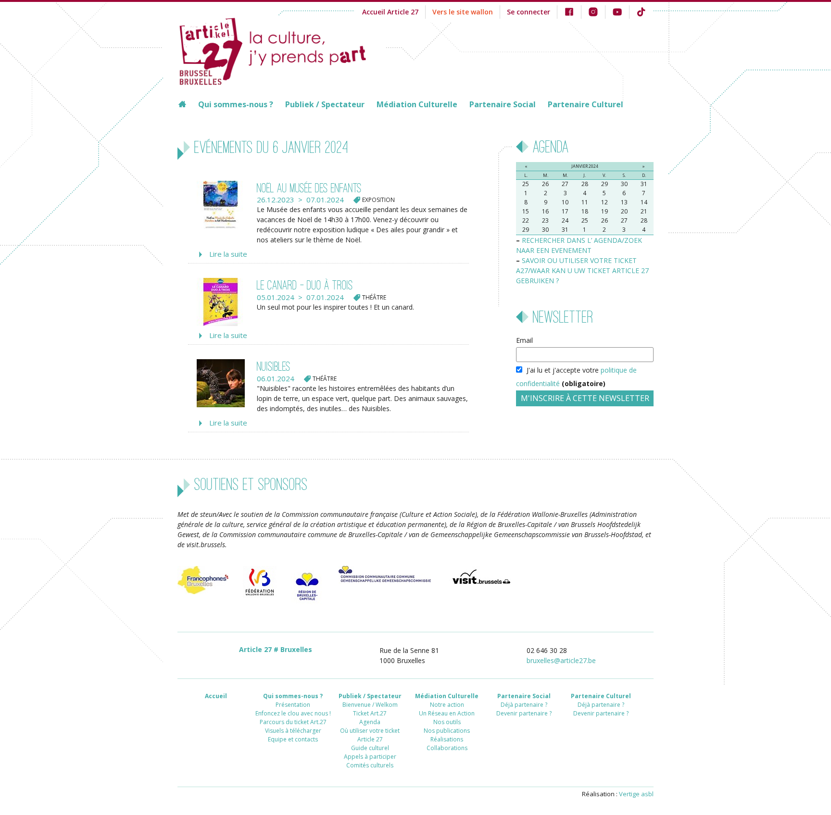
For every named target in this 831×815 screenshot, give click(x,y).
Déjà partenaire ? (524, 705)
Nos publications (447, 731)
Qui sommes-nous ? (235, 104)
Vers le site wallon (462, 11)
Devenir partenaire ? (524, 713)
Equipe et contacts (293, 739)
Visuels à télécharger (293, 731)
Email (524, 340)
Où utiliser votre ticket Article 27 (370, 735)
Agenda (369, 722)
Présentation (293, 705)
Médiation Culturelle (417, 104)
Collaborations (447, 748)
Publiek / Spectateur (325, 104)
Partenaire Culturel (585, 104)
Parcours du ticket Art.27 (293, 722)
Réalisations (446, 739)
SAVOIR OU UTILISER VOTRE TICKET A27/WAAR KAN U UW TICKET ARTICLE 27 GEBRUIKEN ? (582, 270)
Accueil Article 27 (390, 11)
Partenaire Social (502, 104)
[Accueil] (281, 50)
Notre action (447, 705)
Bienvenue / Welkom (370, 705)
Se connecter (528, 11)
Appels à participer (370, 756)
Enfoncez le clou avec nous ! (293, 713)
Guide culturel (370, 748)
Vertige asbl (636, 794)
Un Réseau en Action (447, 713)
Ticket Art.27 (370, 713)
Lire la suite (228, 254)
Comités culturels (369, 765)
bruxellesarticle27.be (561, 660)
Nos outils (447, 722)
